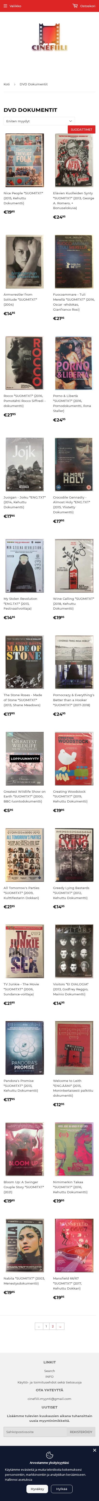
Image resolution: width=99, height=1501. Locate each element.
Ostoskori (87, 6)
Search (49, 1371)
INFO (49, 1376)
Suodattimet (81, 129)
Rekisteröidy (81, 1432)
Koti (7, 84)
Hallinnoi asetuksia (18, 1479)
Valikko (15, 6)
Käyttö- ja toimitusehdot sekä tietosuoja (50, 1382)
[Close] (94, 1450)
